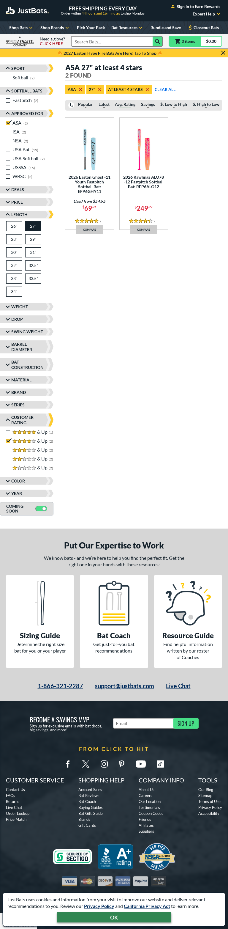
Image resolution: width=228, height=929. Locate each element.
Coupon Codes (151, 813)
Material (21, 379)
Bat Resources (124, 27)
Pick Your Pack (91, 27)
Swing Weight (27, 331)
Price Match (16, 819)
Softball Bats (26, 90)
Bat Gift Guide (90, 813)
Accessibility (208, 813)
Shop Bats (18, 27)
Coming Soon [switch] (14, 509)
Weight (19, 306)
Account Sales (90, 789)
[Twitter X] (85, 764)
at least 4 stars (125, 89)
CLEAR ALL (165, 89)
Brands (84, 819)
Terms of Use (209, 801)
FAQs (10, 795)
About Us (146, 789)
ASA (72, 89)
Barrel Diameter (21, 347)
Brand (18, 392)
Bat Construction (27, 364)
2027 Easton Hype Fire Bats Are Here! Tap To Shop (110, 53)
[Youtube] (141, 764)
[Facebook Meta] (67, 764)
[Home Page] (27, 10)
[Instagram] (104, 764)
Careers (145, 795)
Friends (145, 819)
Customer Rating (22, 420)
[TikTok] (160, 764)
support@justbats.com (124, 685)
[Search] (158, 41)
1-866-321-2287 (60, 685)
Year (16, 493)
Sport (18, 68)
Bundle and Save (166, 27)
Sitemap (205, 795)
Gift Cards (87, 825)
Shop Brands (52, 27)
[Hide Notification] (223, 53)
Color (18, 480)
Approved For (27, 113)
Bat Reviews (88, 795)
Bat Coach (87, 801)
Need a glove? (52, 41)
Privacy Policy (99, 906)
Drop (17, 319)
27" (92, 89)
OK (114, 917)
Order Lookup (17, 813)
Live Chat (178, 685)
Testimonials (149, 807)
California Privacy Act (147, 906)
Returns (12, 801)
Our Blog (205, 789)
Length (19, 214)
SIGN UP (186, 723)
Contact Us (15, 789)
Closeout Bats (206, 27)
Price (17, 202)
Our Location (150, 801)
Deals (17, 189)
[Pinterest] (121, 764)
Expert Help (204, 14)
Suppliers (146, 831)
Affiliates (146, 825)
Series (18, 404)
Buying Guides (90, 807)
